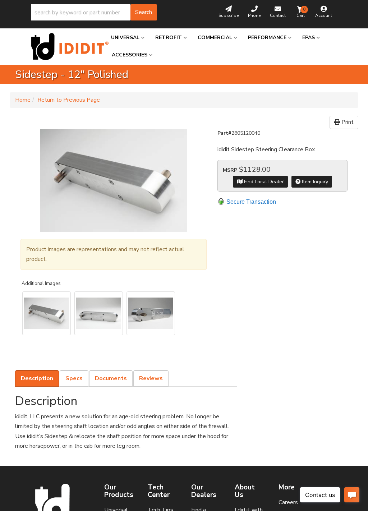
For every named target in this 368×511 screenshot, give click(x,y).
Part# (224, 133)
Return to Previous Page (68, 100)
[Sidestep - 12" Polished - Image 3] (150, 313)
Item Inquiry (314, 181)
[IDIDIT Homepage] (65, 46)
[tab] (37, 378)
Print (347, 122)
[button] (94, 12)
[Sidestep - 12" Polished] (113, 180)
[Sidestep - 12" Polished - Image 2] (98, 313)
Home (23, 100)
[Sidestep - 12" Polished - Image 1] (46, 313)
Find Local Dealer (263, 181)
